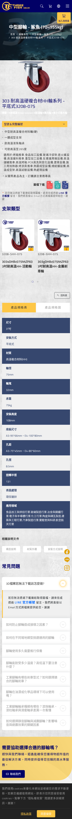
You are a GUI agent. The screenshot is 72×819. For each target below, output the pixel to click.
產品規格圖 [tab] (53, 307)
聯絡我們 (15, 774)
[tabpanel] (18, 245)
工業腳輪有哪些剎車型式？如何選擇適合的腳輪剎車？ (31, 679)
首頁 (12, 34)
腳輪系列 (23, 34)
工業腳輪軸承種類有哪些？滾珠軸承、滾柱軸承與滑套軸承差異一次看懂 (31, 708)
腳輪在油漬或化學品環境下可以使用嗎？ (30, 694)
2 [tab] (38, 282)
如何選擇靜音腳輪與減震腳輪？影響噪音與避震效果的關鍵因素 (31, 723)
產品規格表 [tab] (19, 307)
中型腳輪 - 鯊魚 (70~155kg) (46, 34)
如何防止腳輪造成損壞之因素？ (27, 624)
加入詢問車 (63, 20)
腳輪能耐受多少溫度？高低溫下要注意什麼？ (31, 665)
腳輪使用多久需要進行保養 (24, 651)
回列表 (64, 295)
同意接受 (46, 814)
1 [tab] (33, 282)
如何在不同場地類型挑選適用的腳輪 (30, 637)
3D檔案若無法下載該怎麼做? (25, 583)
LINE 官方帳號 (25, 602)
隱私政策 (26, 814)
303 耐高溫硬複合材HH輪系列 (27, 37)
